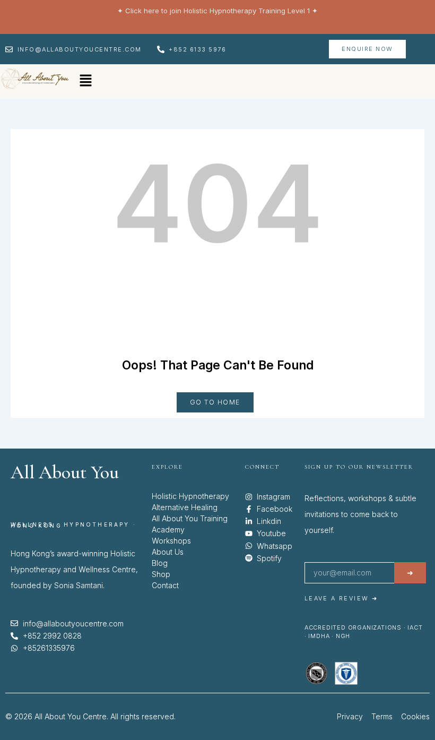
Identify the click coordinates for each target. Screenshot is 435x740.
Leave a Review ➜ (341, 598)
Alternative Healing (185, 507)
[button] (85, 81)
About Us (168, 551)
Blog (160, 562)
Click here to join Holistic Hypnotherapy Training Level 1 (217, 10)
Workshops (171, 540)
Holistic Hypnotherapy (190, 496)
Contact (165, 585)
